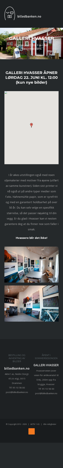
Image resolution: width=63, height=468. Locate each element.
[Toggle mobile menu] (57, 13)
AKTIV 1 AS (35, 424)
